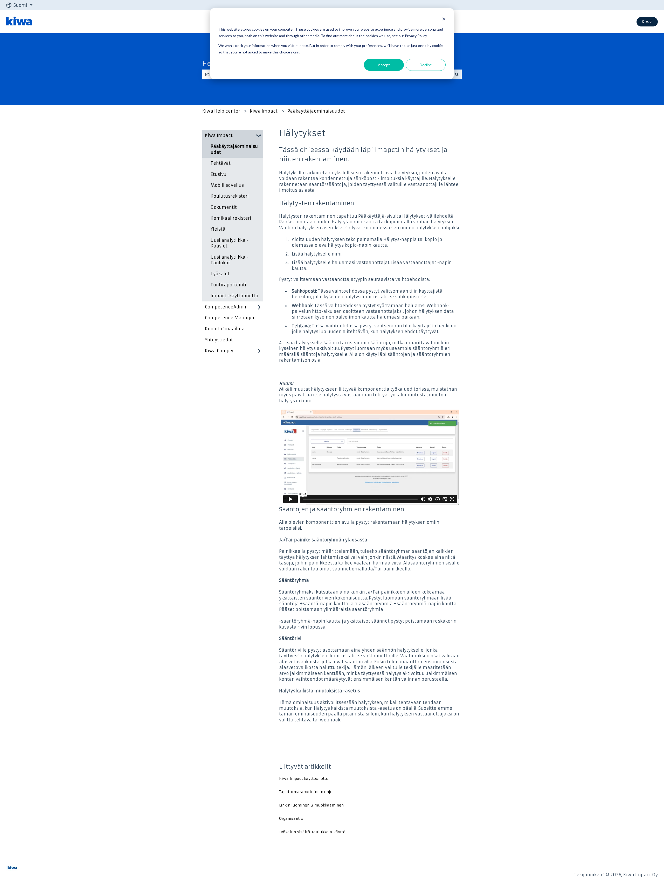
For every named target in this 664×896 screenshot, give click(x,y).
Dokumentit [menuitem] (224, 207)
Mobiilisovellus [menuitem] (227, 185)
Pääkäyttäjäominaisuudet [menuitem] (234, 149)
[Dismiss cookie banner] (444, 19)
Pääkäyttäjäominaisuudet (316, 111)
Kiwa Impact (264, 111)
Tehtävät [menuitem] (221, 163)
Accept (384, 65)
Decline (426, 65)
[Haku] (457, 74)
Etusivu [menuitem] (218, 174)
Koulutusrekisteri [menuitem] (230, 196)
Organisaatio (291, 818)
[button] (259, 135)
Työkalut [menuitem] (220, 273)
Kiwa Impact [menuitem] (219, 135)
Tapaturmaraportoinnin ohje (306, 791)
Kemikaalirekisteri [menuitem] (231, 218)
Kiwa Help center (221, 111)
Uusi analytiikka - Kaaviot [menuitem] (229, 243)
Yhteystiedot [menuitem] (219, 339)
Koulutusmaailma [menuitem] (225, 328)
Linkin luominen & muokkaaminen (311, 805)
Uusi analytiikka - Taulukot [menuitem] (229, 259)
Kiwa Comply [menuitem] (219, 350)
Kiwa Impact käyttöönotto (303, 778)
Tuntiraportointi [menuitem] (228, 284)
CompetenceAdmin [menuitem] (226, 306)
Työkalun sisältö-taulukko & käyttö (312, 832)
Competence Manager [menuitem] (230, 317)
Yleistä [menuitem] (218, 229)
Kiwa (647, 21)
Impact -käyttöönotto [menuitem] (234, 295)
